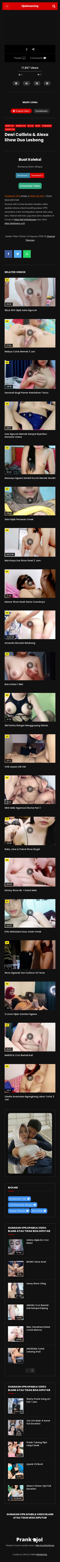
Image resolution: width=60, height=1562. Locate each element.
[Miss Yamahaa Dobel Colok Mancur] (15, 1334)
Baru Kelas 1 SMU (14, 684)
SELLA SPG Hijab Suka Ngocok (21, 310)
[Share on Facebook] (8, 254)
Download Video (30, 185)
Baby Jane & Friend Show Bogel (22, 849)
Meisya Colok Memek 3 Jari (20, 351)
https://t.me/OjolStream (45, 1545)
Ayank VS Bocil (34, 1464)
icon (30, 291)
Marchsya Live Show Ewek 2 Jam (23, 560)
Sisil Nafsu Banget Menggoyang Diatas (26, 725)
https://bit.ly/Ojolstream (25, 219)
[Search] (54, 6)
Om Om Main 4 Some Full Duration (38, 1422)
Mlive (38, 126)
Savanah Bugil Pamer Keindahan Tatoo (26, 392)
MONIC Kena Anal (36, 1261)
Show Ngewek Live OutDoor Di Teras (25, 972)
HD (7, 280)
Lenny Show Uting (36, 1283)
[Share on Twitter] (18, 254)
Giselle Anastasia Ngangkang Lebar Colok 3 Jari (29, 1098)
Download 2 (37, 175)
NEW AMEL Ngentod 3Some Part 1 (23, 807)
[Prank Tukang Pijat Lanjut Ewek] (15, 1449)
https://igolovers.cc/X (15, 223)
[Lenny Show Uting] (15, 1290)
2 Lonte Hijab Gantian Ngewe (21, 1014)
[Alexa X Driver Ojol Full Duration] (15, 1493)
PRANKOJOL (41, 1555)
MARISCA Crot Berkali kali (19, 1055)
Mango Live (21, 126)
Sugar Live (9, 129)
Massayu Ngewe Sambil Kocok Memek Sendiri (30, 478)
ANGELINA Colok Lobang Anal (35, 1350)
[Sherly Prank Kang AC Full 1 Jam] (15, 1406)
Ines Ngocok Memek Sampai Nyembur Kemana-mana (26, 435)
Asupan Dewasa (17, 1211)
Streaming (46, 126)
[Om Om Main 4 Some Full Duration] (15, 1427)
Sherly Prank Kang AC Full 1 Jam (38, 1400)
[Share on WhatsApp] (27, 254)
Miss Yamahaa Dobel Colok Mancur (38, 1328)
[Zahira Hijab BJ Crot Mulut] (15, 1247)
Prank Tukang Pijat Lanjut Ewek (36, 1444)
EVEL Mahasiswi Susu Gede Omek (23, 931)
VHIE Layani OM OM (15, 766)
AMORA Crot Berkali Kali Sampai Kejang (37, 1307)
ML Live (30, 126)
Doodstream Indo (17, 1199)
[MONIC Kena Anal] (15, 1268)
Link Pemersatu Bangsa (21, 1205)
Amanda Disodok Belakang (20, 643)
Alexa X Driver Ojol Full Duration (38, 1487)
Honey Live (9, 126)
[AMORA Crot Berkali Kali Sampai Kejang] (15, 1312)
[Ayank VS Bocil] (15, 1471)
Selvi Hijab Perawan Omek (19, 519)
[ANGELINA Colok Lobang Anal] (15, 1355)
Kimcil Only (37, 1211)
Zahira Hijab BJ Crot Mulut (37, 1242)
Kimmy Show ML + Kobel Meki (21, 890)
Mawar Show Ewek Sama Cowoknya (25, 601)
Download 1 (23, 175)
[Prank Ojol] (30, 6)
